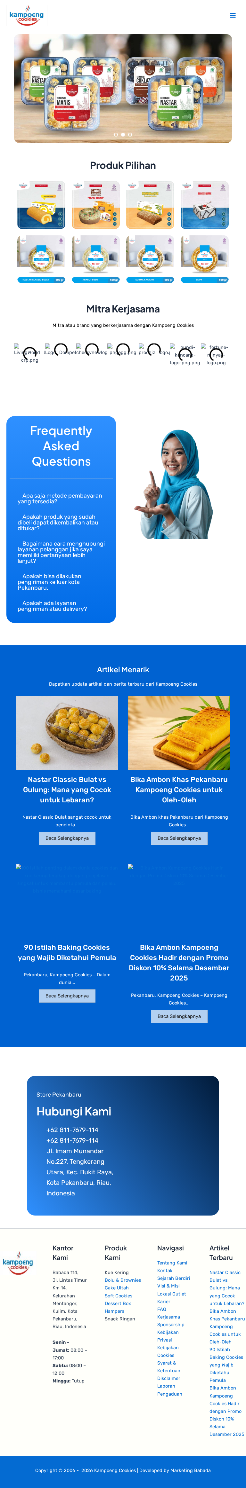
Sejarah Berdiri (173, 1278)
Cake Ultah (117, 1288)
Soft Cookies (118, 1296)
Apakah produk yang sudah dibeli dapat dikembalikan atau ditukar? (58, 522)
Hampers (114, 1311)
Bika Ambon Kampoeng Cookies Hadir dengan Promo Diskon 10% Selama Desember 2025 (226, 1411)
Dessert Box (118, 1303)
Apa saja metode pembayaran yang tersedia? (60, 498)
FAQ (161, 1309)
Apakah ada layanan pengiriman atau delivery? (52, 606)
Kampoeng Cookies (115, 1470)
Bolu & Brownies (123, 1280)
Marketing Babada (190, 1470)
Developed (150, 1470)
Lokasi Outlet (171, 1294)
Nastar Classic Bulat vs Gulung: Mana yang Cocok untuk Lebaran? (67, 789)
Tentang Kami (172, 1263)
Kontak (165, 1270)
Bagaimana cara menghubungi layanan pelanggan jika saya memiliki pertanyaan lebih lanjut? (61, 552)
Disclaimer (168, 1378)
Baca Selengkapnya (67, 838)
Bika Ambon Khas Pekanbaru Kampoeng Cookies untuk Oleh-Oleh (179, 789)
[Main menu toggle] (233, 15)
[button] (61, 498)
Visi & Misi (168, 1286)
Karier (163, 1301)
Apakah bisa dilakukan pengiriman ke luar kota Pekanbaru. (49, 582)
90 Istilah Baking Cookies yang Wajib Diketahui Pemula (226, 1365)
